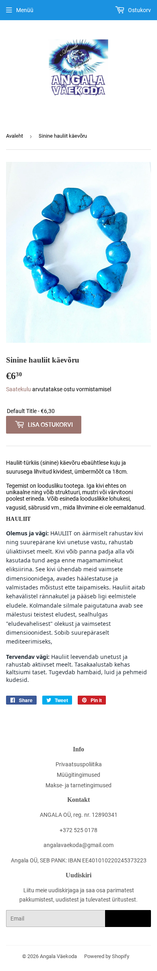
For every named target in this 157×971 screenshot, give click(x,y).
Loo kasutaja (128, 919)
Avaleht (14, 136)
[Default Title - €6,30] (78, 411)
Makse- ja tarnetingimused (78, 785)
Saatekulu (18, 389)
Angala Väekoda (58, 956)
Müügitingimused (78, 775)
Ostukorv (139, 10)
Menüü (24, 10)
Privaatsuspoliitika (79, 764)
